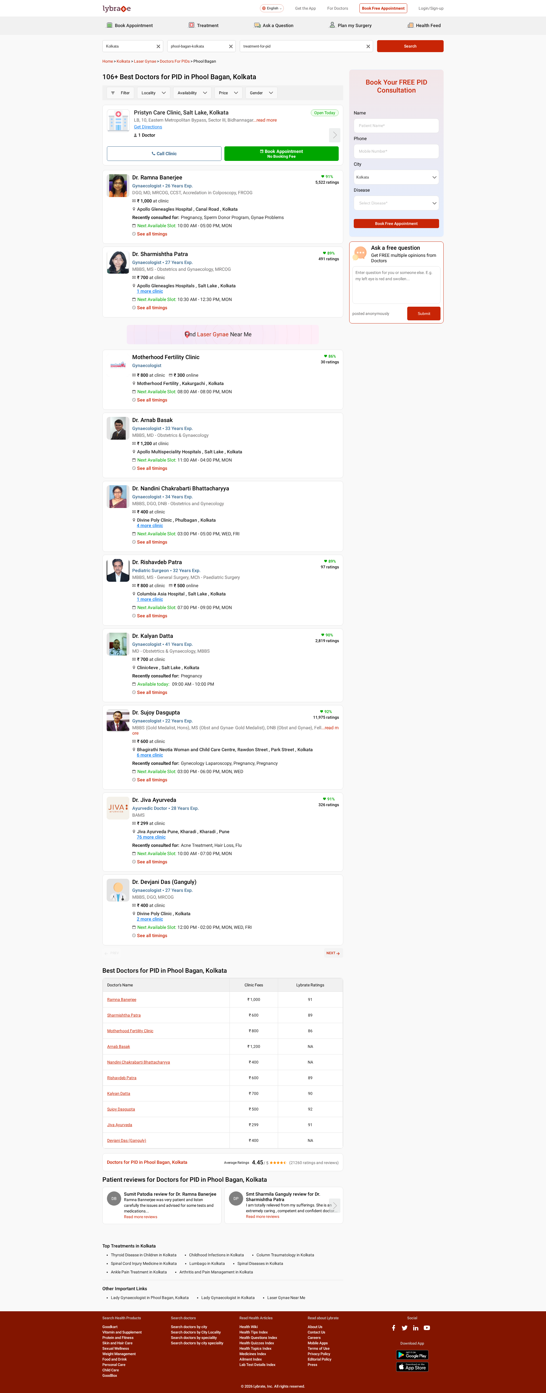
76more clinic (151, 837)
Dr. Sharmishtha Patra (160, 254)
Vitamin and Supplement (122, 1332)
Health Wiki (248, 1327)
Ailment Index (250, 1359)
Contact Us (316, 1332)
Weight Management (119, 1354)
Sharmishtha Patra (124, 1015)
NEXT (330, 953)
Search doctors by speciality (194, 1337)
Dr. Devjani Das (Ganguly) (164, 881)
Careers (314, 1337)
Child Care (110, 1370)
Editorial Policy (319, 1359)
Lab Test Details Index (257, 1365)
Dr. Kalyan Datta (152, 635)
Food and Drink (114, 1359)
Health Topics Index (255, 1348)
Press (312, 1365)
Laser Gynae (145, 61)
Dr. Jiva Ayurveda (154, 799)
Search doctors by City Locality (196, 1332)
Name (360, 113)
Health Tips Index (253, 1332)
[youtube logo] (426, 1330)
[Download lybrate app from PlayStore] (412, 1359)
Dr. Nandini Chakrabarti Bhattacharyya (180, 488)
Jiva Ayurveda (119, 1124)
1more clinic (150, 291)
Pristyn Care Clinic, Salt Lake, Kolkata (181, 112)
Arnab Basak (118, 1046)
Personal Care (113, 1365)
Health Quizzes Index (256, 1343)
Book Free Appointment (383, 8)
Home (107, 61)
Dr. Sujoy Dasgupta (156, 712)
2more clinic (150, 919)
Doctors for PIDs (175, 61)
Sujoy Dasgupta (121, 1109)
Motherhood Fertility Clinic (165, 357)
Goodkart (109, 1327)
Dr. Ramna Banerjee (157, 177)
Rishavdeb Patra (121, 1078)
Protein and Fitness (118, 1337)
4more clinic (150, 525)
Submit (424, 313)
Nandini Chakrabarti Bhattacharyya (138, 1062)
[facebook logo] (393, 1330)
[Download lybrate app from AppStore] (412, 1371)
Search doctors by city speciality (197, 1343)
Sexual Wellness (115, 1348)
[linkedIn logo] (415, 1330)
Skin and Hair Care (117, 1343)
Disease (362, 190)
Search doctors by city (189, 1327)
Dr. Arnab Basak (152, 420)
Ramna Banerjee (121, 999)
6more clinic (150, 755)
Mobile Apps (318, 1343)
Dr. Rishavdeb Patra (157, 562)
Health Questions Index (258, 1337)
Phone (360, 138)
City (357, 164)
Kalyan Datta (118, 1093)
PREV (114, 953)
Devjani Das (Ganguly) (126, 1140)
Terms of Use (319, 1348)
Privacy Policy (319, 1354)
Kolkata (123, 61)
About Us (315, 1327)
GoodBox (109, 1375)
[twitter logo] (404, 1330)
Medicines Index (252, 1354)
